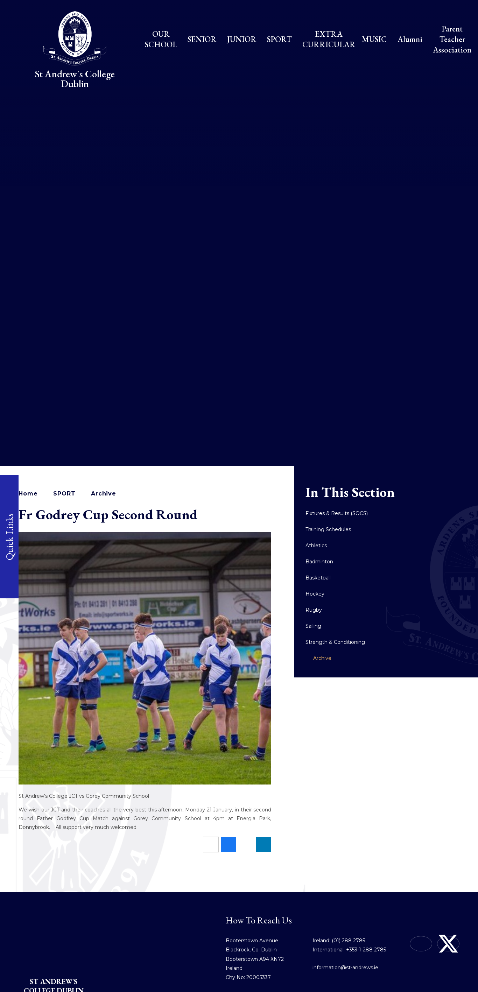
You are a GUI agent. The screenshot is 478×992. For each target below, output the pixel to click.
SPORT (64, 493)
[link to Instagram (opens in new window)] (421, 943)
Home (28, 493)
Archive (103, 493)
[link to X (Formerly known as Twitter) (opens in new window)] (448, 943)
